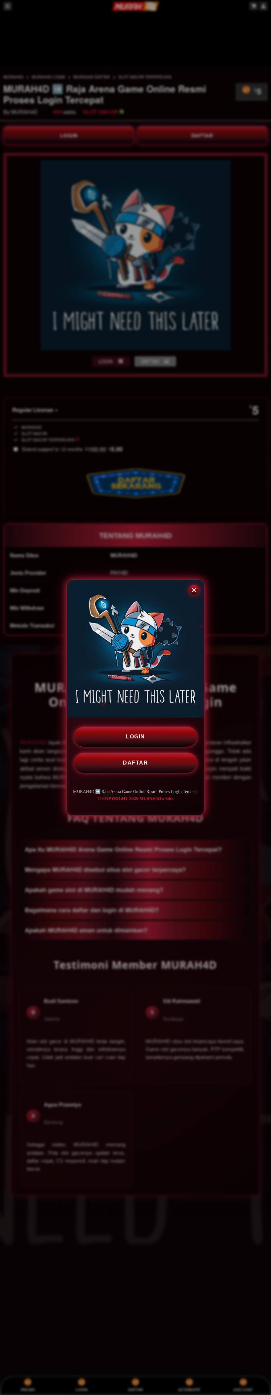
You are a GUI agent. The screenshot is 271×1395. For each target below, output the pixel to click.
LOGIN (135, 736)
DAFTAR (135, 763)
